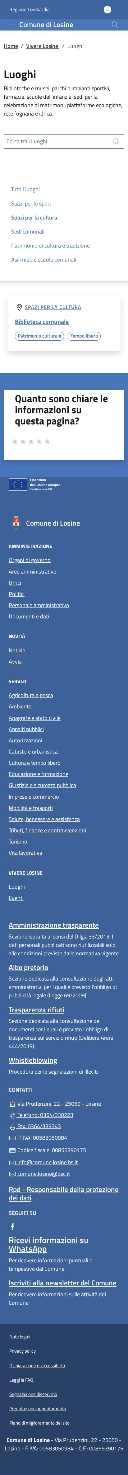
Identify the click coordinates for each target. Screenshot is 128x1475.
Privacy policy (22, 1350)
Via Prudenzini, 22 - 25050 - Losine (67, 1103)
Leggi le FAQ (21, 1379)
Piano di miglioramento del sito (39, 1422)
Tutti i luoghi (25, 189)
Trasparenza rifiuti (36, 1009)
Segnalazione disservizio (33, 1394)
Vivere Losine (42, 46)
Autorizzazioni (25, 740)
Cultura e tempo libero (35, 763)
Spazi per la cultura (34, 217)
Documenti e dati (29, 616)
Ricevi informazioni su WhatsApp (49, 1244)
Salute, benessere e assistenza (44, 819)
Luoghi (17, 886)
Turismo (18, 841)
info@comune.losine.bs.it (47, 1162)
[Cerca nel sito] (115, 24)
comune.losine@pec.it (43, 1174)
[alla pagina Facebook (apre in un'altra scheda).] (12, 1226)
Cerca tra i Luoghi (27, 141)
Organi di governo (30, 560)
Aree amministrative (32, 571)
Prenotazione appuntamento (37, 1408)
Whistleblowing (33, 1060)
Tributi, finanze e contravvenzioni (47, 830)
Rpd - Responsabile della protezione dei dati (64, 1193)
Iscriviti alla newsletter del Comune (63, 1282)
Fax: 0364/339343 (38, 1126)
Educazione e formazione (38, 774)
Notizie (17, 650)
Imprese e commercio (34, 796)
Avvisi (16, 661)
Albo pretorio (28, 967)
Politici (17, 594)
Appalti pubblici (26, 729)
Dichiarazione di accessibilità (37, 1365)
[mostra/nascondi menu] (12, 25)
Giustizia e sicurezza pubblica (42, 785)
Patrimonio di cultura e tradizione (50, 245)
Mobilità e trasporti (31, 808)
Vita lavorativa (25, 853)
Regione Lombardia (29, 9)
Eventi (16, 898)
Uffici (15, 583)
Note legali (19, 1336)
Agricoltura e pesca (31, 695)
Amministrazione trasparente (54, 925)
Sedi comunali (27, 231)
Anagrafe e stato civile (35, 718)
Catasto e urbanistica (33, 751)
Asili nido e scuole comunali (43, 259)
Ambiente (20, 706)
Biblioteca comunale (42, 321)
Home (11, 46)
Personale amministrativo (39, 605)
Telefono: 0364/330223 (44, 1115)
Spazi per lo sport (31, 203)
